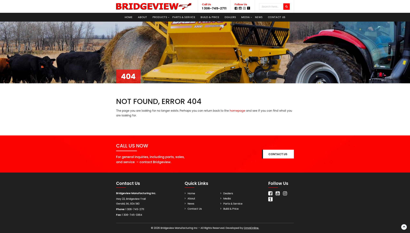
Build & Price (210, 17)
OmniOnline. (251, 228)
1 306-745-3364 (131, 215)
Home (128, 17)
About (142, 17)
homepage (237, 111)
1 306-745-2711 (214, 8)
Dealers (230, 17)
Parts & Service (183, 17)
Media (245, 17)
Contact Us (276, 17)
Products (159, 17)
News (258, 17)
